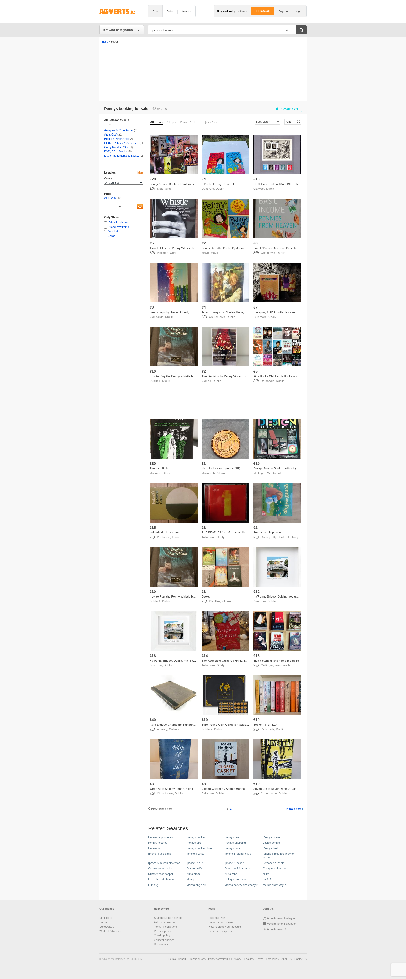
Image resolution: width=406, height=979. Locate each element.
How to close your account (224, 926)
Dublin (220, 188)
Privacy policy (162, 931)
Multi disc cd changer (161, 879)
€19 (205, 720)
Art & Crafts (111, 134)
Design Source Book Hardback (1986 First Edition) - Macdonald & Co (299, 468)
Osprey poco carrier (160, 868)
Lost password (217, 917)
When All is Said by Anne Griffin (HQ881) (177, 788)
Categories (272, 959)
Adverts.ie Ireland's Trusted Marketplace (121, 11)
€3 (152, 307)
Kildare (221, 473)
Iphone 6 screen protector (164, 863)
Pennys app (194, 842)
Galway (293, 537)
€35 (153, 527)
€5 (152, 243)
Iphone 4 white (195, 853)
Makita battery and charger (241, 885)
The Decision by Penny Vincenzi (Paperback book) (235, 376)
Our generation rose (275, 868)
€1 (204, 463)
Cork (173, 252)
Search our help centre (168, 917)
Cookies (249, 959)
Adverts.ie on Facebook (281, 923)
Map (140, 172)
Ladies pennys (272, 842)
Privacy (237, 959)
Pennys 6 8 (155, 848)
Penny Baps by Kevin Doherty (169, 312)
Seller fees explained (221, 931)
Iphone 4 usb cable (159, 853)
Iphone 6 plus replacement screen (279, 855)
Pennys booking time (199, 848)
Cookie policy (162, 935)
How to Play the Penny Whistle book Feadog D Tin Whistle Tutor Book (196, 376)
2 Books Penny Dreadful (218, 184)
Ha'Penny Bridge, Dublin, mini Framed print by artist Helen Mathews (195, 660)
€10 (256, 179)
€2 (204, 243)
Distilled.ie (105, 917)
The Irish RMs (159, 468)
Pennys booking (196, 837)
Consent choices (164, 940)
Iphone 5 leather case (238, 853)
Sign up (284, 11)
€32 (256, 592)
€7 (255, 307)
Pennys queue (271, 837)
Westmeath (275, 473)
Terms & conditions (166, 926)
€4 (204, 179)
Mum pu (191, 879)
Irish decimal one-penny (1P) (221, 468)
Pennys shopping (235, 842)
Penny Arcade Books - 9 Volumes (172, 184)
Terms (259, 959)
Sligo (168, 188)
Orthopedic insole (273, 863)
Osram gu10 (194, 868)
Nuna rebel (231, 874)
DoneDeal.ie (106, 926)
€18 (153, 656)
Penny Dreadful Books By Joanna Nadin (228, 248)
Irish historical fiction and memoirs (276, 660)
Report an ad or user (220, 922)
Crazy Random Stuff (116, 147)
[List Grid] (291, 121)
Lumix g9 (153, 885)
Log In (299, 11)
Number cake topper (160, 874)
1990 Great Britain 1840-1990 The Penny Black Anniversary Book (297, 184)
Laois (175, 537)
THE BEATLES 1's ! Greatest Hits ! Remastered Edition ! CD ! (242, 532)
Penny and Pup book (267, 532)
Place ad (264, 10)
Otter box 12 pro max (238, 868)
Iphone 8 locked (234, 863)
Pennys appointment (160, 837)
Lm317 (267, 879)
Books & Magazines (116, 138)
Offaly (272, 316)
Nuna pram (193, 874)
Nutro (266, 874)
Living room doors (235, 879)
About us (286, 959)
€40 (153, 720)
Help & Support (177, 959)
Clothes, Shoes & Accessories (121, 143)
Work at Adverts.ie (110, 931)
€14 (205, 656)
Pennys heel (270, 848)
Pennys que (232, 837)
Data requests (162, 944)
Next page (293, 808)
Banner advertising (219, 959)
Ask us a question (165, 922)
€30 (153, 463)
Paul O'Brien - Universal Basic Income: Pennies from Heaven (294, 248)
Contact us (300, 959)
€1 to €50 (110, 198)
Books (206, 596)
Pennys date (232, 848)
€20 (153, 179)
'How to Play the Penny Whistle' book (174, 248)
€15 (256, 463)
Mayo (214, 252)
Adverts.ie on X (276, 929)
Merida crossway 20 (275, 885)
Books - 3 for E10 (265, 724)
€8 (255, 243)
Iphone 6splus (195, 863)
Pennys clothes (157, 842)
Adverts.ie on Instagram (281, 918)
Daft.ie (103, 922)
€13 (256, 656)
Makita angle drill (197, 885)
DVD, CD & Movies (116, 151)
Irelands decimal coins (164, 532)
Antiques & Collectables (119, 130)
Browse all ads (197, 959)
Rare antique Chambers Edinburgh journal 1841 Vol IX (186, 724)
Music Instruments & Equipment (121, 155)
